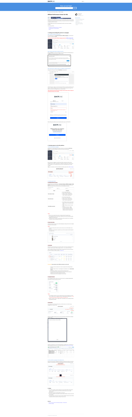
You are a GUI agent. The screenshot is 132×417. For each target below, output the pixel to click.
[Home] (51, 1)
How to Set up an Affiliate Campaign (80, 19)
